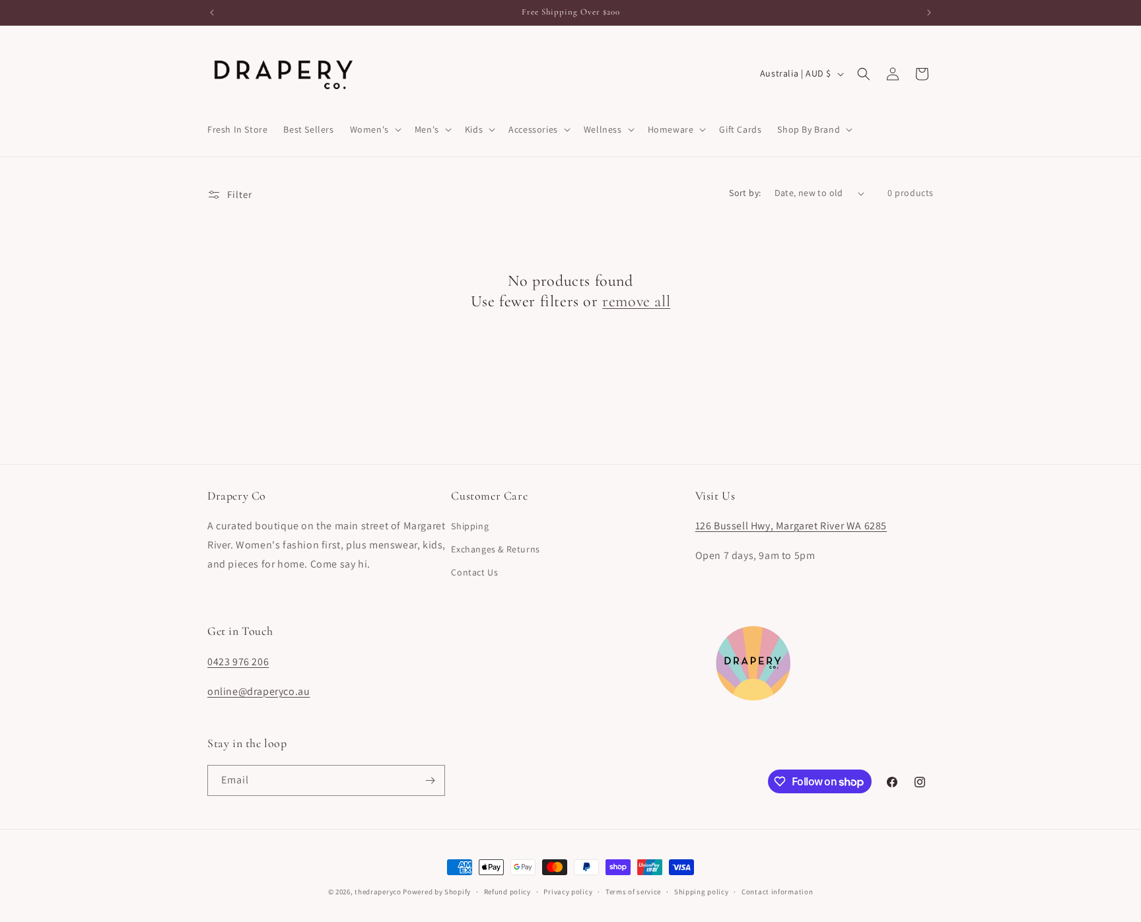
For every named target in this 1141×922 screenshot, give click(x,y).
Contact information (777, 891)
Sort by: (745, 193)
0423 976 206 (238, 662)
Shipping (470, 526)
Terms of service (633, 891)
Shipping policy (701, 891)
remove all (636, 301)
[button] (374, 129)
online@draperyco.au (258, 691)
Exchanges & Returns (495, 549)
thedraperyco (378, 891)
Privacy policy (567, 891)
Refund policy (507, 891)
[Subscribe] (429, 780)
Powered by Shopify (437, 891)
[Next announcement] (929, 12)
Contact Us (474, 572)
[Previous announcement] (211, 12)
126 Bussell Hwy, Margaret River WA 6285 (791, 526)
